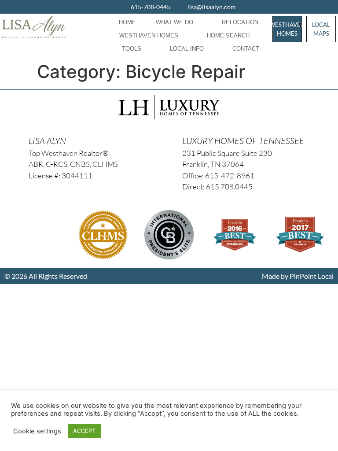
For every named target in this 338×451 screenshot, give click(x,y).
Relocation (240, 22)
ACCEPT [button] (84, 430)
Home (127, 22)
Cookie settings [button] (37, 431)
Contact (245, 48)
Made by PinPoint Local (298, 276)
